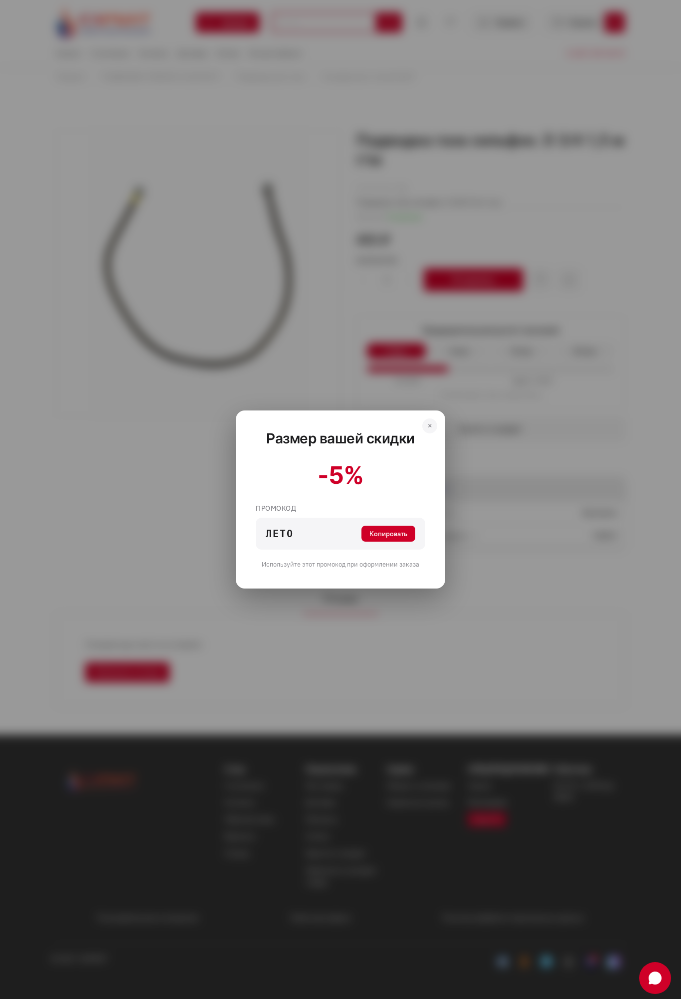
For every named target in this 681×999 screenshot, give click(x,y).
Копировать (388, 533)
